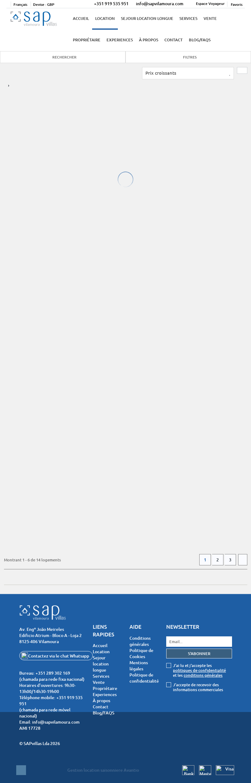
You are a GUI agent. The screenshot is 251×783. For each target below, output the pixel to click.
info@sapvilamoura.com (159, 3)
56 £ (12, 188)
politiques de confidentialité (199, 670)
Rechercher (64, 57)
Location (105, 18)
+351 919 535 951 (111, 3)
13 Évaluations (22, 263)
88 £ (12, 303)
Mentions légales (138, 666)
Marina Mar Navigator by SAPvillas (181, 357)
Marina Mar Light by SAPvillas (47, 241)
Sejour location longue (147, 18)
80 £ (139, 188)
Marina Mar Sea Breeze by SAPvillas (55, 357)
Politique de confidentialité (144, 678)
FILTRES (190, 57)
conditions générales (203, 675)
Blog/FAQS (200, 40)
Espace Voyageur (210, 3)
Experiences (120, 40)
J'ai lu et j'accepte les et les (199, 670)
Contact (173, 40)
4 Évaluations (148, 379)
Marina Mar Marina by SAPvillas (50, 472)
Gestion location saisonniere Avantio (103, 770)
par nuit (14, 194)
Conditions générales (140, 641)
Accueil (81, 18)
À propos (148, 40)
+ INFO (86, 189)
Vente (210, 18)
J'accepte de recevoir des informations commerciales (198, 687)
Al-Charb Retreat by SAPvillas (174, 126)
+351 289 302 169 (53, 673)
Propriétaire (86, 40)
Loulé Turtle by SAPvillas (41, 126)
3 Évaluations (21, 148)
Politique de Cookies (141, 653)
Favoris (236, 4)
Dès (10, 181)
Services (188, 18)
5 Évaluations (148, 148)
